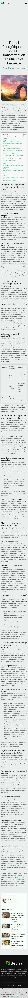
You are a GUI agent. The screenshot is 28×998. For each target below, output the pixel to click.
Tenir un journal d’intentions (11, 157)
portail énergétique (18, 108)
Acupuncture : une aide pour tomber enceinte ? (18, 935)
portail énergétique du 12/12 (16, 879)
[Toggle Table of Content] (24, 134)
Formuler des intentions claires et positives (14, 177)
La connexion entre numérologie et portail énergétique (12, 144)
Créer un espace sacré (10, 160)
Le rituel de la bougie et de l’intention (13, 162)
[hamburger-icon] (26, 3)
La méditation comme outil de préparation (14, 155)
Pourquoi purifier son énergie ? (11, 168)
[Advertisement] (14, 20)
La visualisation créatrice (10, 178)
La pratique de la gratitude (10, 180)
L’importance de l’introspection (11, 153)
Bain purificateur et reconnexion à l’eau (13, 163)
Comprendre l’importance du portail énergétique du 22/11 (14, 137)
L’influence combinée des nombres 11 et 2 (14, 148)
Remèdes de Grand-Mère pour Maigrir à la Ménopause (17, 927)
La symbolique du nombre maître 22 (13, 146)
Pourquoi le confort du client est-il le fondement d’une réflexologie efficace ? (18, 917)
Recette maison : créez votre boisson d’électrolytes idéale (18, 943)
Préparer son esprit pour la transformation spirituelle (13, 151)
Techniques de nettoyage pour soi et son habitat (14, 171)
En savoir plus (14, 996)
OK (20, 996)
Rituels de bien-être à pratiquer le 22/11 (12, 158)
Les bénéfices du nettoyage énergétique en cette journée (13, 166)
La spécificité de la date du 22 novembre (14, 141)
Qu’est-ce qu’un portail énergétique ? (13, 140)
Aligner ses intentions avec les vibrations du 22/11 (13, 174)
